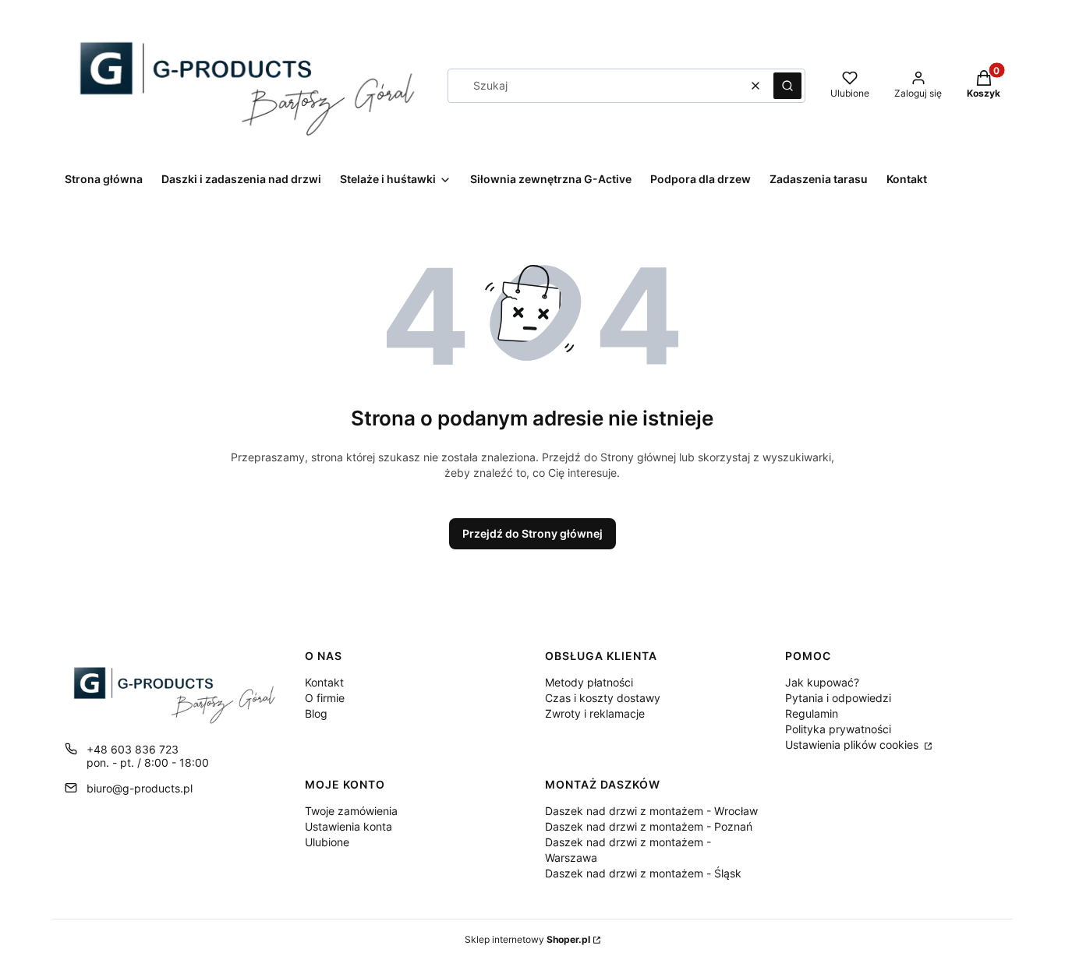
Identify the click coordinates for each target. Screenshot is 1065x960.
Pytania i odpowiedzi (838, 697)
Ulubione (327, 842)
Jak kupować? (822, 682)
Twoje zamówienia (351, 810)
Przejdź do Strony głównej (532, 533)
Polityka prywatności (838, 729)
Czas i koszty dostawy (602, 697)
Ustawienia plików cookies (853, 744)
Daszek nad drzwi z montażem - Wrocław (651, 810)
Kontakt (324, 682)
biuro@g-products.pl (140, 788)
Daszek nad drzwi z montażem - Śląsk (643, 873)
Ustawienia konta (348, 826)
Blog (316, 713)
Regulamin (811, 713)
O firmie (325, 697)
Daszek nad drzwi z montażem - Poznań (648, 826)
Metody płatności (589, 682)
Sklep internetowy (527, 939)
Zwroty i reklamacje (595, 713)
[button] (787, 85)
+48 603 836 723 (133, 749)
